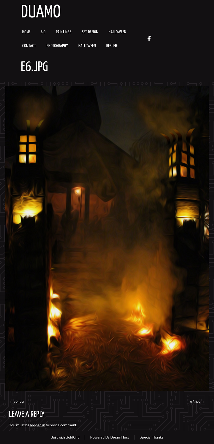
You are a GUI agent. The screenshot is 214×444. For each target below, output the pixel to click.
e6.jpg (34, 67)
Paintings (63, 32)
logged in (37, 425)
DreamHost (119, 437)
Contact (29, 46)
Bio (43, 32)
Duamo (41, 12)
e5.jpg (16, 401)
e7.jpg (197, 401)
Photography (57, 46)
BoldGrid (73, 437)
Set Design (90, 32)
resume (111, 46)
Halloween (117, 32)
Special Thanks (152, 437)
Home (26, 32)
